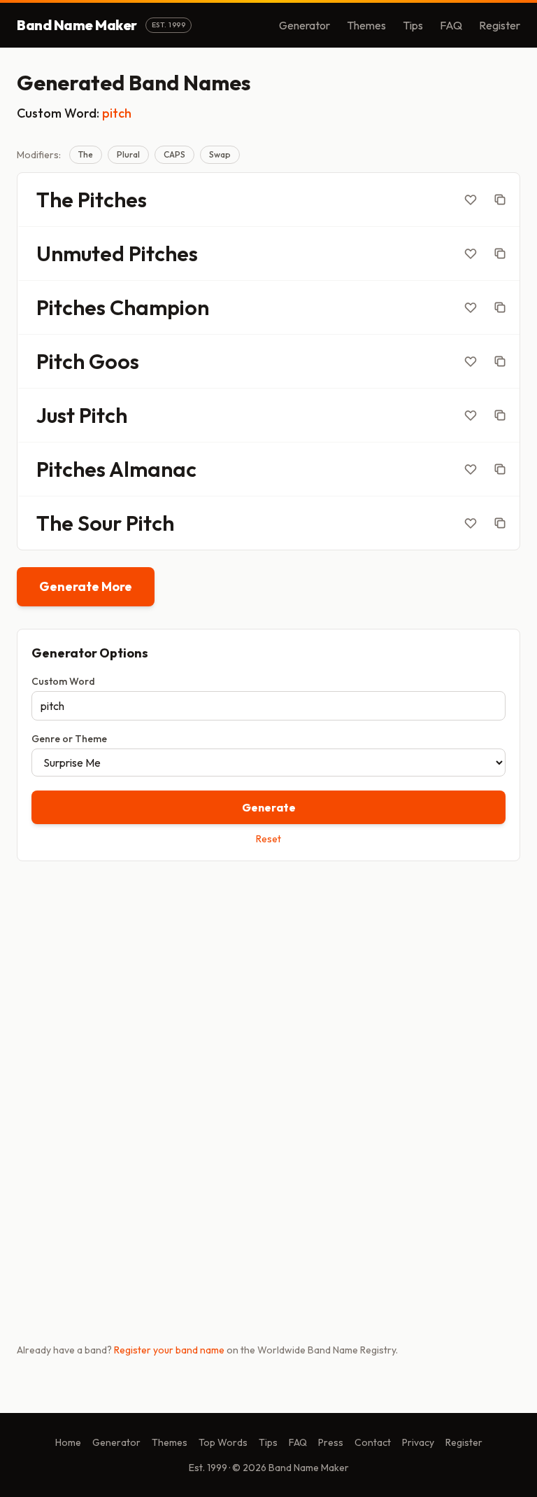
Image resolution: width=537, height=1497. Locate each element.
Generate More (85, 586)
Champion (159, 307)
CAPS (174, 154)
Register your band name (169, 1350)
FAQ (451, 25)
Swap (220, 154)
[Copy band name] (500, 200)
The (85, 154)
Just (55, 415)
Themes (366, 25)
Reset (268, 839)
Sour (100, 523)
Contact (373, 1442)
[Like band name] (471, 200)
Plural (128, 154)
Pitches (112, 199)
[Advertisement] (268, 982)
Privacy (418, 1442)
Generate (269, 807)
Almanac (152, 469)
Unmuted (80, 253)
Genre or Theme (69, 738)
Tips (413, 25)
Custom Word (63, 681)
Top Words (223, 1442)
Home (68, 1442)
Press (330, 1442)
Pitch (60, 361)
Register (499, 25)
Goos (114, 361)
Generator (304, 25)
